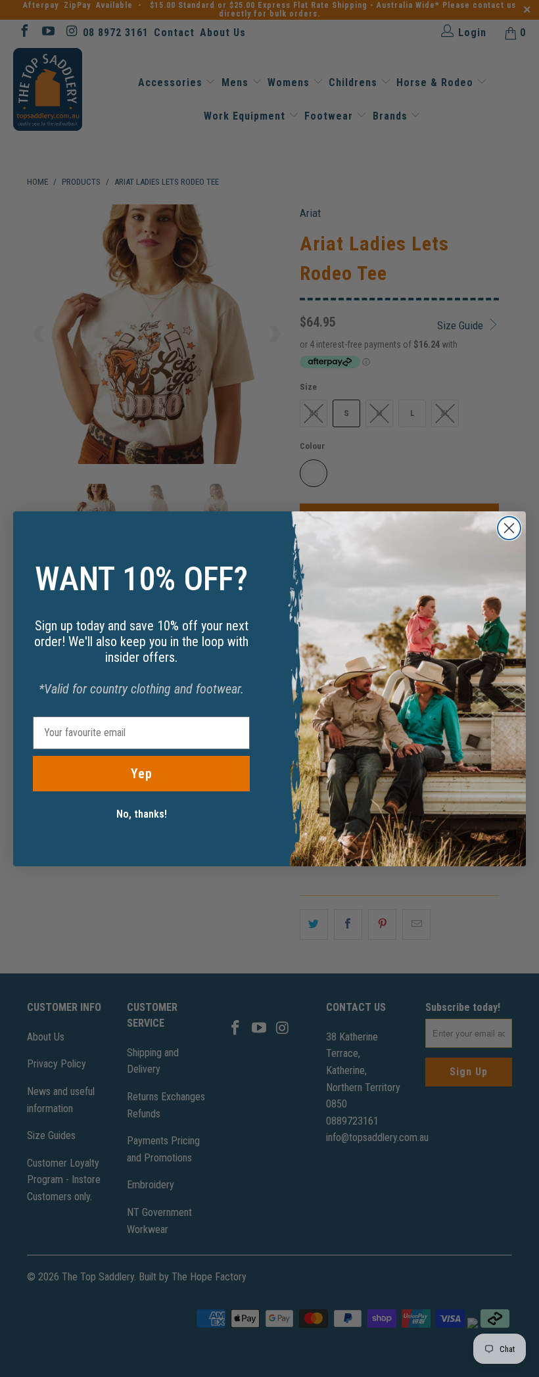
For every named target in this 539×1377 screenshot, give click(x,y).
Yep (141, 774)
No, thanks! (141, 814)
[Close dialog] (509, 528)
